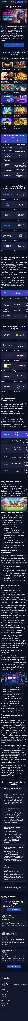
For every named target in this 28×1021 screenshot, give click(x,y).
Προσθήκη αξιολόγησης (14, 909)
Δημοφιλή (3, 58)
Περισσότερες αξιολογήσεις (14, 966)
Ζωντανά (11, 58)
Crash (17, 58)
